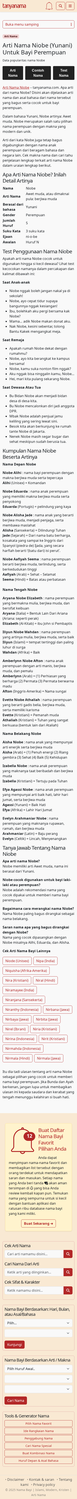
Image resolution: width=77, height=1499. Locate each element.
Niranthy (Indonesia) (21, 1009)
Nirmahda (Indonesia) (23, 1048)
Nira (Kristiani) (16, 980)
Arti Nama (10, 36)
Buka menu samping (22, 24)
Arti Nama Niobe (16, 87)
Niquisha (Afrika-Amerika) (26, 970)
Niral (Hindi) (45, 980)
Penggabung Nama (39, 1438)
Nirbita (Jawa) (47, 1019)
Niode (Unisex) (17, 961)
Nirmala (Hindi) (17, 1058)
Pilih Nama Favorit (38, 1423)
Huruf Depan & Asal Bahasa (38, 1461)
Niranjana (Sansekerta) (23, 999)
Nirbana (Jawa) (58, 1009)
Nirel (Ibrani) (15, 1029)
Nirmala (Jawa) (49, 1058)
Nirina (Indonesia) (19, 1038)
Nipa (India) (45, 961)
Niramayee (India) (19, 990)
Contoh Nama (38, 73)
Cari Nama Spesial (38, 1446)
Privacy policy (44, 1484)
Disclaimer (15, 1479)
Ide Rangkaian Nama (39, 1431)
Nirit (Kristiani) (53, 1038)
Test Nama (63, 73)
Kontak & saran (41, 1479)
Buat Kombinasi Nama (38, 1453)
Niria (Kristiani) (45, 1029)
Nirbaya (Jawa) (17, 1019)
